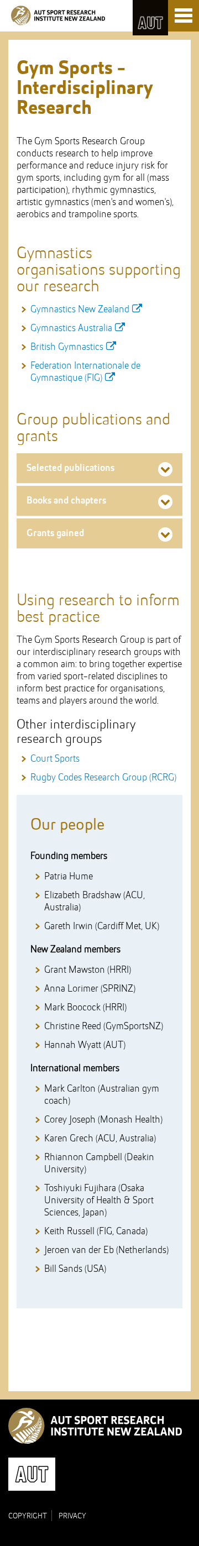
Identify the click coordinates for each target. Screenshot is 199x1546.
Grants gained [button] (55, 533)
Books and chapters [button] (66, 501)
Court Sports (55, 759)
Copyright (27, 1516)
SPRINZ (58, 15)
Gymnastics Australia (71, 328)
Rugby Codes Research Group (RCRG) (103, 778)
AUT (150, 17)
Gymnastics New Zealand (79, 310)
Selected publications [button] (70, 468)
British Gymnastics (66, 347)
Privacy (72, 1516)
